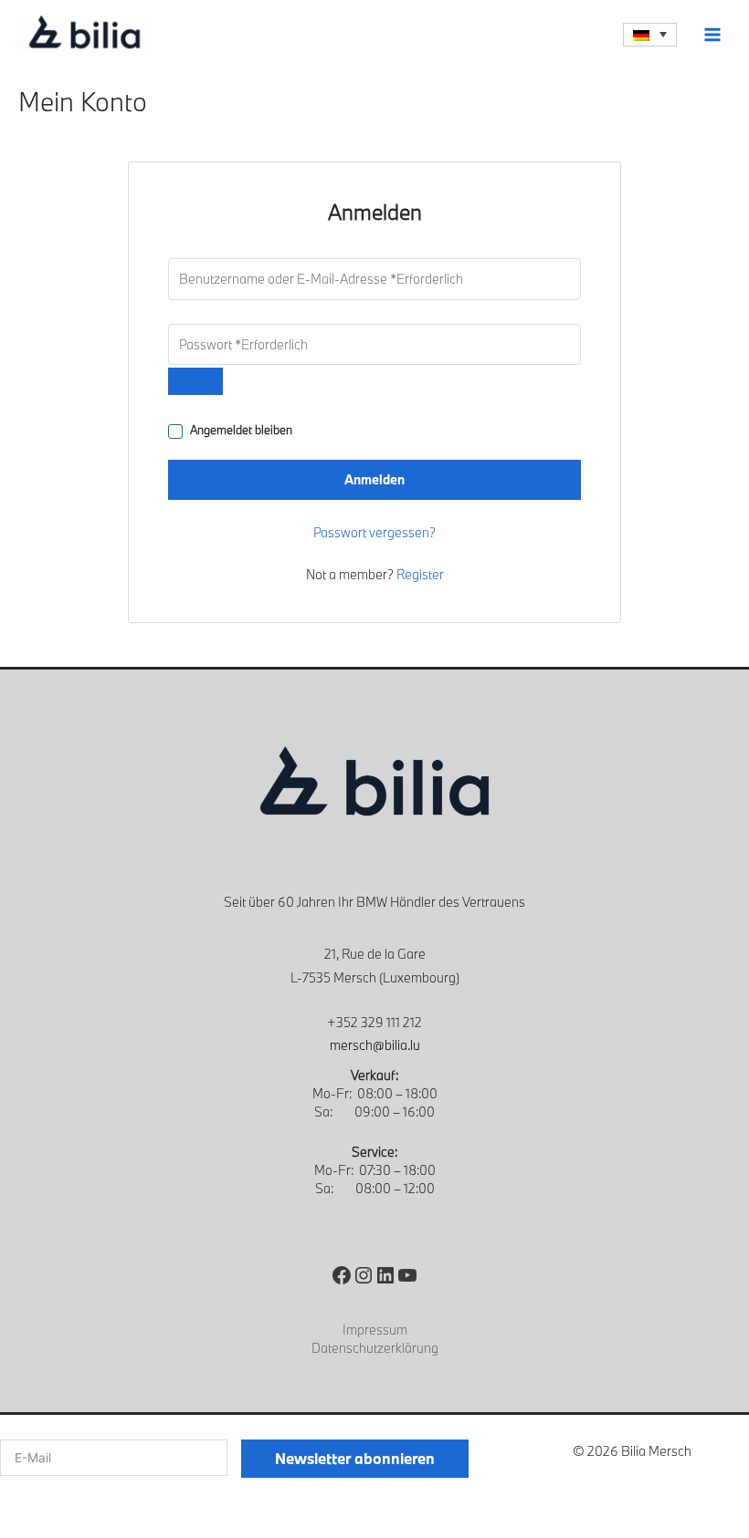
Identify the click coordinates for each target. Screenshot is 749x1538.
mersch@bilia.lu (375, 1045)
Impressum (375, 1329)
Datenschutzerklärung (374, 1347)
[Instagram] (363, 1275)
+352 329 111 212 (374, 1022)
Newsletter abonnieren (355, 1458)
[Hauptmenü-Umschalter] (713, 34)
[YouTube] (407, 1275)
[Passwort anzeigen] (195, 381)
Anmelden (374, 479)
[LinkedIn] (385, 1275)
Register (420, 574)
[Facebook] (342, 1275)
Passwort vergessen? (374, 532)
